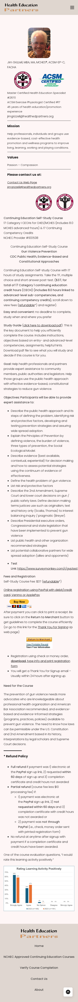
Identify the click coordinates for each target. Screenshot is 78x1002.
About (39, 990)
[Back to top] (68, 992)
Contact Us (39, 979)
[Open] (72, 7)
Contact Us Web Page (22, 182)
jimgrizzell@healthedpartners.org (30, 116)
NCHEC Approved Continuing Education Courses (39, 957)
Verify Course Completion (39, 968)
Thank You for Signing (53, 627)
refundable (27, 305)
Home (39, 946)
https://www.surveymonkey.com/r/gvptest (47, 568)
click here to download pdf (42, 325)
